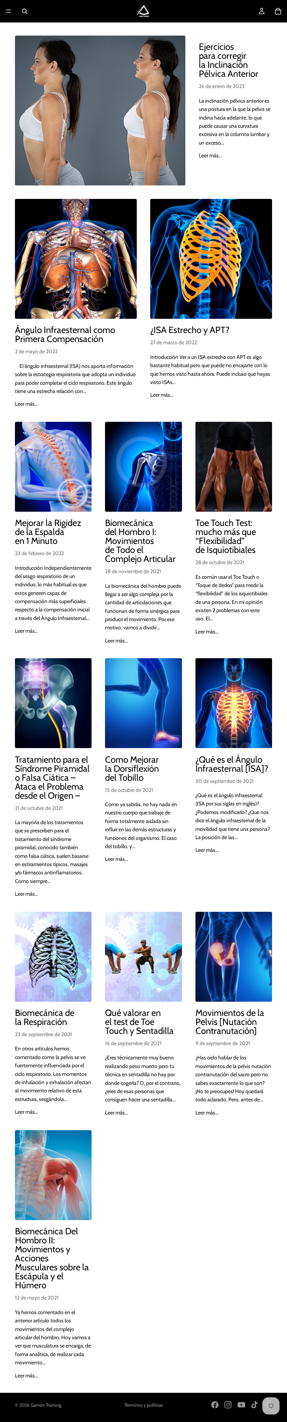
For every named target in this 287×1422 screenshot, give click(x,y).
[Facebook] (214, 1404)
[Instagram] (227, 1404)
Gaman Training (46, 1405)
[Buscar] (24, 11)
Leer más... (210, 155)
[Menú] (8, 11)
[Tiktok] (254, 1404)
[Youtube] (241, 1404)
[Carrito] (278, 11)
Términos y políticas (143, 1405)
